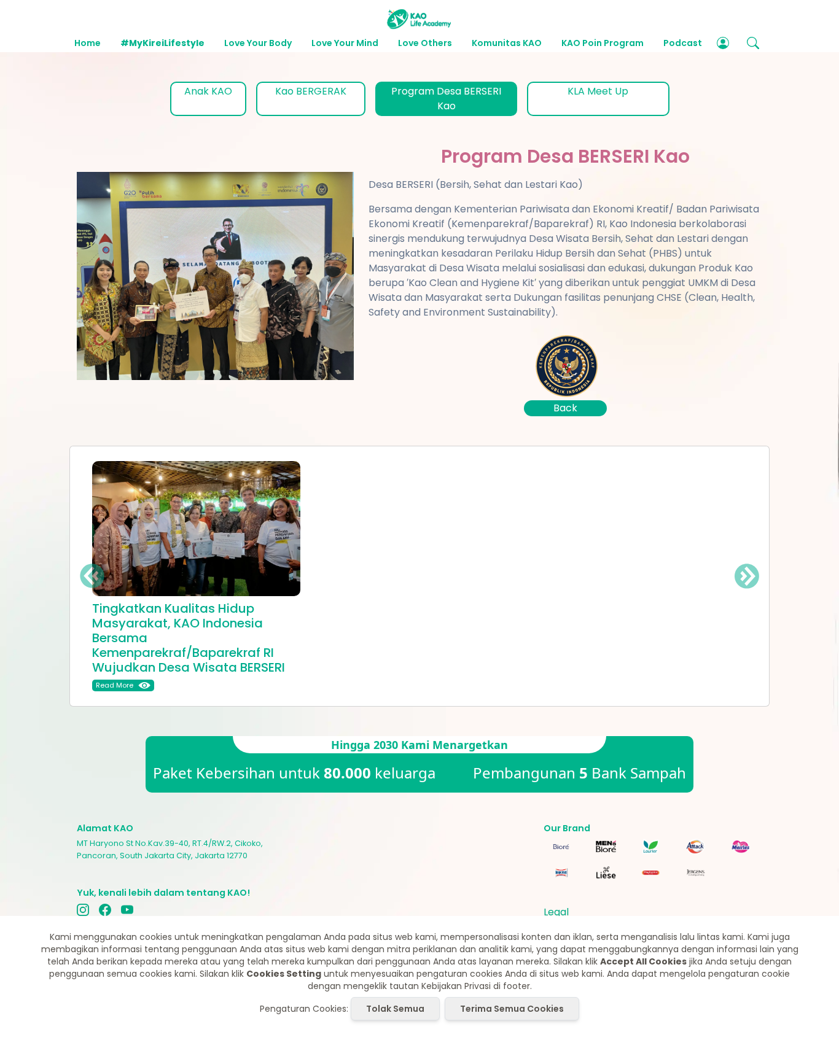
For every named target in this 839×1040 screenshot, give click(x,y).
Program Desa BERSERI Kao (446, 98)
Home (87, 43)
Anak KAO (208, 91)
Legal (556, 912)
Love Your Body (258, 43)
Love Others (425, 43)
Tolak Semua (395, 1009)
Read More (114, 685)
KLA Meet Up (598, 91)
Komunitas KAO (507, 43)
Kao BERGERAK (310, 91)
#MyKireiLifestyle (162, 43)
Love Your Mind (344, 43)
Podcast (682, 43)
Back (565, 408)
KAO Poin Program (602, 43)
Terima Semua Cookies (512, 1009)
